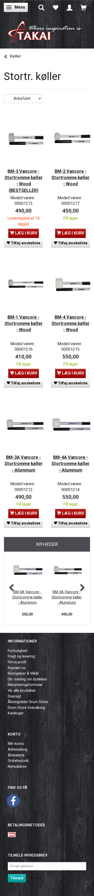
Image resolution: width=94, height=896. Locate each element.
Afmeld (35, 878)
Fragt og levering (21, 656)
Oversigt (14, 696)
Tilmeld (16, 878)
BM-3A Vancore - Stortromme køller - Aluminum (24, 463)
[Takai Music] (47, 30)
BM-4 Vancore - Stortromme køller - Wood (70, 323)
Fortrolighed (17, 651)
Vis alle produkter (22, 690)
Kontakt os (17, 668)
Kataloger (16, 713)
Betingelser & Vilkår (23, 673)
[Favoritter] (55, 7)
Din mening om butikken (27, 679)
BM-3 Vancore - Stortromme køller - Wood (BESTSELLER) (24, 181)
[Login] (69, 7)
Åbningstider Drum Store (28, 702)
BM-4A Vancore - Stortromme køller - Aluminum (70, 463)
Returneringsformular (25, 685)
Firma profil (17, 662)
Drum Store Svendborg (26, 708)
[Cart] (83, 7)
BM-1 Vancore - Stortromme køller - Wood (24, 323)
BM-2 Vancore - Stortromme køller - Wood (70, 177)
